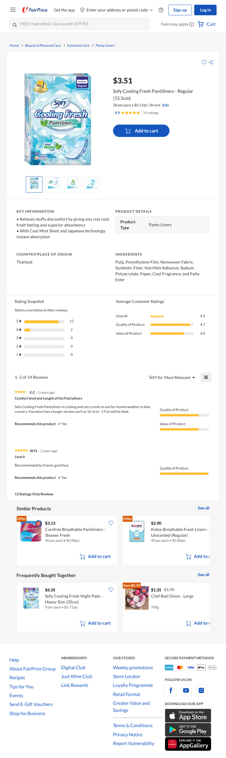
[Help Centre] (161, 10)
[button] (191, 24)
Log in (205, 9)
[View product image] (34, 183)
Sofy (165, 105)
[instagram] (201, 694)
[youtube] (186, 694)
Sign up (180, 9)
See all (204, 507)
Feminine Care (78, 45)
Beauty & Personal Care (43, 45)
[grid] (113, 541)
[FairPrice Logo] (35, 10)
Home (14, 45)
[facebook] (171, 694)
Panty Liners (105, 45)
